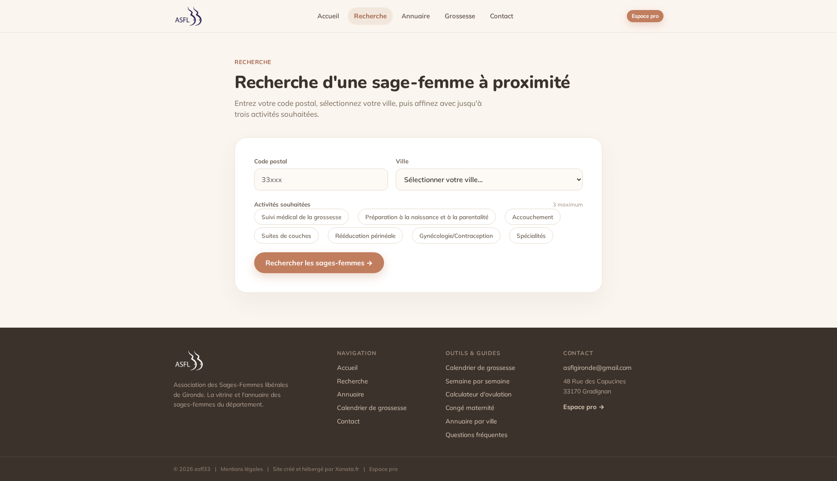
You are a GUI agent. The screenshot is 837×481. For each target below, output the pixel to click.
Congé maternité (470, 407)
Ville (402, 161)
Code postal (270, 161)
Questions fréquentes (476, 434)
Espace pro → (584, 407)
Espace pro (645, 16)
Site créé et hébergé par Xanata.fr (316, 468)
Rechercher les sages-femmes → (319, 262)
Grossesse (460, 16)
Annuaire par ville (471, 421)
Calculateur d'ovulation (479, 394)
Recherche (370, 16)
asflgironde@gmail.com (597, 367)
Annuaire (415, 16)
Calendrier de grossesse (372, 407)
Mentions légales (242, 468)
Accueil (328, 16)
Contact (501, 16)
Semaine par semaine (478, 381)
